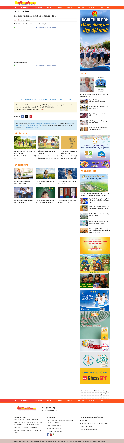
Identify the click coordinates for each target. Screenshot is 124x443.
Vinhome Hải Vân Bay (96, 394)
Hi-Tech (91, 7)
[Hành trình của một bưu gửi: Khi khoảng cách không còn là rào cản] (84, 208)
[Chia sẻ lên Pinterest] (31, 116)
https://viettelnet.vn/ (93, 397)
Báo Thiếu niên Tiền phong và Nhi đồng (28, 125)
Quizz (27, 11)
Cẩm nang (59, 7)
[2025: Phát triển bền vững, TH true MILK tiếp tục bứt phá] (84, 223)
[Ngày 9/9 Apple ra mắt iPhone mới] (84, 115)
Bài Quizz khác (21, 165)
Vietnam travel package (87, 387)
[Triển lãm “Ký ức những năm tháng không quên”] (84, 129)
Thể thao (101, 7)
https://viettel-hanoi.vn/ (97, 391)
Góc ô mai (21, 11)
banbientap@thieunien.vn (30, 127)
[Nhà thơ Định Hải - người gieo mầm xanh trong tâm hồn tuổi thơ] (94, 84)
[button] (108, 7)
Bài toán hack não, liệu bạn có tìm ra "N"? (43, 123)
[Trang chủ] (15, 11)
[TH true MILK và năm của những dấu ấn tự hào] (84, 215)
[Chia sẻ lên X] (26, 116)
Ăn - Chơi (70, 7)
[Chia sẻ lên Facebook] (22, 116)
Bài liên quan (21, 133)
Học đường (38, 7)
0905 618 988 (52, 410)
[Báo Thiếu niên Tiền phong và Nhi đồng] (25, 3)
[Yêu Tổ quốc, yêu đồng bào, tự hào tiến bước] (84, 122)
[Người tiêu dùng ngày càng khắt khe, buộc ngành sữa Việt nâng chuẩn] (84, 201)
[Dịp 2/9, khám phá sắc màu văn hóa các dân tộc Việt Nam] (84, 101)
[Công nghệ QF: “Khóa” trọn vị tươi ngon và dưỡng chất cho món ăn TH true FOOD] (84, 230)
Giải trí (49, 7)
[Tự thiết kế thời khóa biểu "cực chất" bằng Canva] (84, 108)
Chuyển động (24, 7)
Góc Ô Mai (81, 7)
